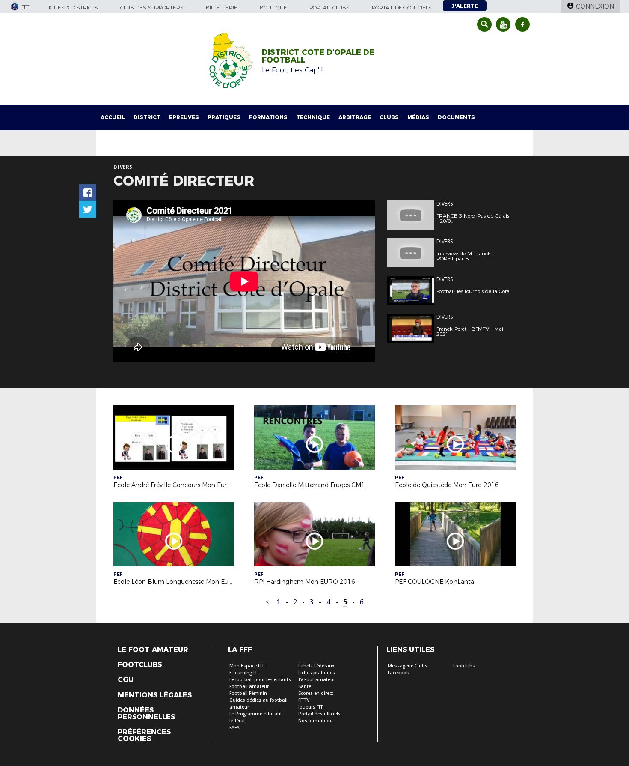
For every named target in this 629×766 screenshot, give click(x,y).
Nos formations (316, 721)
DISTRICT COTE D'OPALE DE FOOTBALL (318, 56)
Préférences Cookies (144, 735)
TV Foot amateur (316, 679)
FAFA (234, 727)
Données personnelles (146, 714)
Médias (418, 117)
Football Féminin (248, 693)
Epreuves (184, 117)
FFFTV (303, 700)
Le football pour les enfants (260, 679)
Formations (268, 117)
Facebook (398, 673)
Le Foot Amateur (153, 649)
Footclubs (140, 664)
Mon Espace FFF (246, 666)
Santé (304, 686)
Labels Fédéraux (316, 666)
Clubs (389, 117)
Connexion (595, 6)
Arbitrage (354, 117)
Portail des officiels (402, 7)
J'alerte (464, 6)
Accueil (113, 117)
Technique (313, 117)
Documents (456, 117)
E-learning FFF (244, 673)
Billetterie (221, 7)
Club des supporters (152, 7)
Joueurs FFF (310, 707)
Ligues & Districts (72, 7)
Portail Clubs (329, 7)
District (147, 117)
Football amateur (249, 686)
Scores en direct (315, 693)
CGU (126, 679)
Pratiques (224, 117)
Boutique (273, 7)
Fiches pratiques (316, 673)
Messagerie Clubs (407, 666)
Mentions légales (155, 695)
